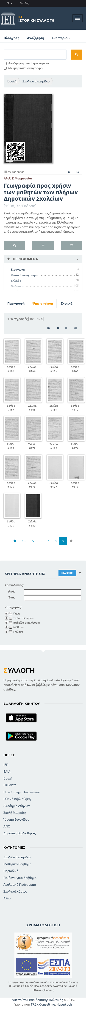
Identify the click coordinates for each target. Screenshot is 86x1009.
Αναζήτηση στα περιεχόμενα (28, 63)
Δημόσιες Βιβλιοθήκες (19, 833)
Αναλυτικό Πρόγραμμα (19, 884)
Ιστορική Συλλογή (36, 18)
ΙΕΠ (5, 765)
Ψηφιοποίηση (42, 303)
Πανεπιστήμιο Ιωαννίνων (21, 792)
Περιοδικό (10, 871)
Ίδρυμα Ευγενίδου (16, 819)
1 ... (24, 541)
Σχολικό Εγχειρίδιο (36, 81)
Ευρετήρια (60, 38)
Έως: (11, 597)
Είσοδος (24, 3)
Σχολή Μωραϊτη (14, 812)
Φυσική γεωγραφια (24, 275)
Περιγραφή (16, 303)
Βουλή (12, 81)
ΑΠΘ (6, 826)
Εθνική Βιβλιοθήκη (17, 799)
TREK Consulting (43, 1004)
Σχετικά (66, 303)
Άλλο (7, 898)
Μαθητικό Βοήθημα (17, 864)
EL (8, 3)
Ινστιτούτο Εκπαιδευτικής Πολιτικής (37, 1000)
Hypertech (64, 1004)
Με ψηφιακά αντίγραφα (25, 68)
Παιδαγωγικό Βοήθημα (19, 878)
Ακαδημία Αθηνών (16, 806)
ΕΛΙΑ (6, 771)
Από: (11, 591)
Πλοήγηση (11, 38)
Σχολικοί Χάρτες (15, 891)
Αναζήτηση (35, 38)
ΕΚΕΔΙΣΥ (9, 785)
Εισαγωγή (18, 269)
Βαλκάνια (17, 286)
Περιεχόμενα (25, 259)
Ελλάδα (16, 280)
